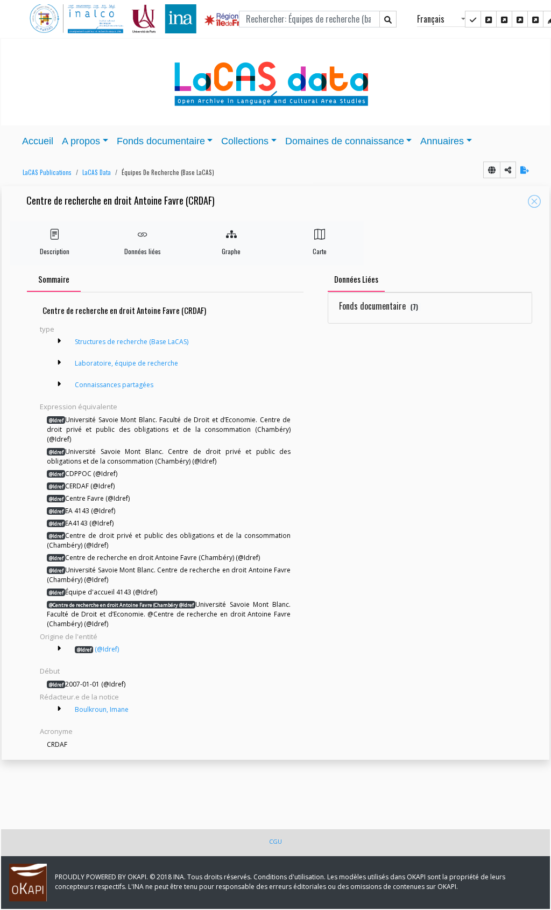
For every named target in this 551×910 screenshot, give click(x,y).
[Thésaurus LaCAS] (489, 19)
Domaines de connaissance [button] (344, 141)
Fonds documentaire (378, 305)
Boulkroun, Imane (102, 709)
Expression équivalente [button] (78, 406)
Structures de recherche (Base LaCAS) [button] (131, 341)
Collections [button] (245, 141)
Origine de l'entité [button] (68, 636)
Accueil (37, 141)
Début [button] (50, 671)
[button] (44, 172)
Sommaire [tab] (53, 279)
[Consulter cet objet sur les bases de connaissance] (491, 170)
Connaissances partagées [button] (114, 384)
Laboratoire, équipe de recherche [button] (126, 363)
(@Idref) (98, 649)
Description (54, 251)
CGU (275, 841)
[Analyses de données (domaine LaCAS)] (535, 19)
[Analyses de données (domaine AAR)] (520, 19)
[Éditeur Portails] (473, 19)
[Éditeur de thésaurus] (504, 19)
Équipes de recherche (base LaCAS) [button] (168, 172)
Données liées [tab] (356, 279)
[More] (59, 341)
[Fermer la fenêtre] (534, 201)
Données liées (142, 251)
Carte (320, 251)
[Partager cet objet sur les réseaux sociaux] (508, 170)
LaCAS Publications (47, 172)
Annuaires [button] (442, 141)
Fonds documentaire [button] (161, 141)
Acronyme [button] (56, 731)
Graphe (231, 251)
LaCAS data (96, 172)
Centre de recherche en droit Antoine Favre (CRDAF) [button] (120, 201)
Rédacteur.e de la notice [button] (79, 697)
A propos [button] (81, 141)
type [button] (47, 329)
